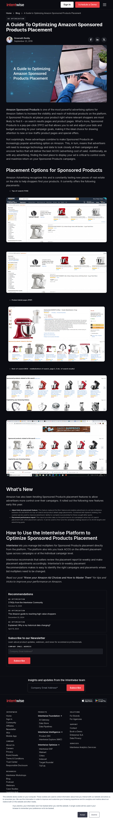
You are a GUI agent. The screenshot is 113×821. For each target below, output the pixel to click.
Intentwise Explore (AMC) (50, 739)
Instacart (43, 759)
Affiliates (10, 726)
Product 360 (44, 736)
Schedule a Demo (87, 4)
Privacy (9, 752)
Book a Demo (76, 731)
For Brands (75, 716)
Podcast (10, 782)
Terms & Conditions (15, 758)
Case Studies (12, 789)
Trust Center (12, 762)
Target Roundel (46, 762)
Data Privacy (75, 738)
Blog (18, 13)
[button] (104, 4)
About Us (10, 745)
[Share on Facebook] (91, 39)
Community (11, 722)
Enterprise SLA (76, 735)
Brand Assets (12, 755)
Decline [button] (94, 814)
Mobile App (11, 736)
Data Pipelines (45, 726)
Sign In (67, 4)
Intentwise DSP (46, 749)
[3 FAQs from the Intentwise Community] (56, 603)
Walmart (42, 752)
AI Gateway (44, 720)
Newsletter (11, 729)
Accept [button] (82, 814)
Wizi (8, 733)
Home (9, 13)
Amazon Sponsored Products (23, 109)
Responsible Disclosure (17, 765)
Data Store (44, 723)
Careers (10, 748)
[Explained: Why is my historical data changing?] (56, 625)
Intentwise (12, 545)
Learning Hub (12, 792)
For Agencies (76, 719)
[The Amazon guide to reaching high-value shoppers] (56, 615)
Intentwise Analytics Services (83, 747)
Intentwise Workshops (16, 775)
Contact (73, 728)
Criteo (42, 755)
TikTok (42, 766)
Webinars (10, 785)
